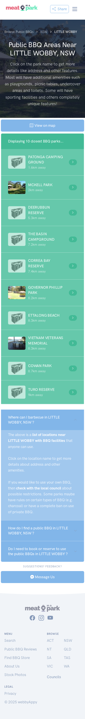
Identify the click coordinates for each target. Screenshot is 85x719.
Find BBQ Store (17, 658)
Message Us (44, 577)
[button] (42, 162)
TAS (67, 658)
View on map (44, 125)
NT (49, 649)
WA (67, 666)
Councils (54, 677)
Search (9, 640)
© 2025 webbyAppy (20, 702)
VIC (50, 666)
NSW (68, 640)
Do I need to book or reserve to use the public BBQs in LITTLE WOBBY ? (38, 551)
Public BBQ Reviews (20, 649)
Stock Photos (15, 675)
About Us (12, 666)
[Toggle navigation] (75, 9)
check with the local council (38, 488)
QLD (67, 649)
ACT (50, 640)
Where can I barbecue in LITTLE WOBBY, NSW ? (34, 419)
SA (49, 658)
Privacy (10, 693)
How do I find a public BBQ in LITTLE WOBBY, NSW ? (38, 530)
